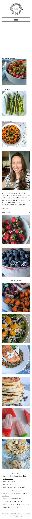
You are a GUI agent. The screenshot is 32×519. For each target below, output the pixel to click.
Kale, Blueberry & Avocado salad (14, 487)
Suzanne (6, 507)
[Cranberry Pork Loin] (16, 311)
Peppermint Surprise (9, 484)
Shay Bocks (7, 515)
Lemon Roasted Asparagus (8, 89)
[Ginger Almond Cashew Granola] (16, 468)
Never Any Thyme (16, 8)
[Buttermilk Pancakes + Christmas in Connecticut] (16, 405)
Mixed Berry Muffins (9, 481)
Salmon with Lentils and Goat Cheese (15, 476)
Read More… (5, 208)
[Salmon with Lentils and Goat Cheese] (16, 374)
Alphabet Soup (8, 479)
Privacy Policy (6, 513)
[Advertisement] (16, 39)
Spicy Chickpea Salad (7, 121)
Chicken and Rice (15, 499)
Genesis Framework (24, 515)
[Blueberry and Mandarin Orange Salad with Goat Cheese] (16, 342)
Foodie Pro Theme (25, 513)
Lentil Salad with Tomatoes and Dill (10, 58)
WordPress (19, 516)
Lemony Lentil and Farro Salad (19, 504)
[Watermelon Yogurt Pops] (16, 436)
